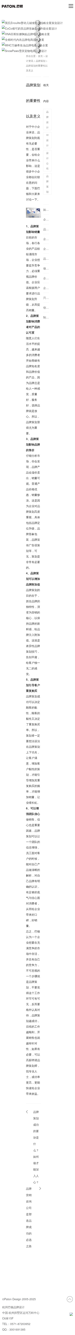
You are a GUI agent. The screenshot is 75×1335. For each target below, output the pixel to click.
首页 (40, 56)
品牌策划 (40, 60)
